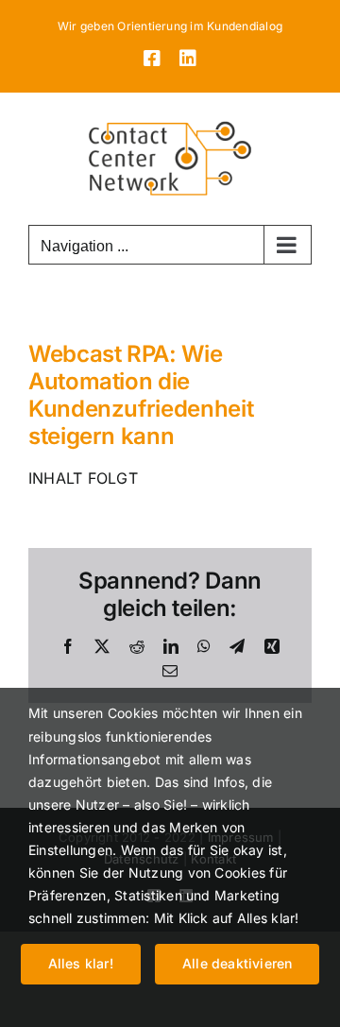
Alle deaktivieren (237, 963)
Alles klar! (80, 963)
